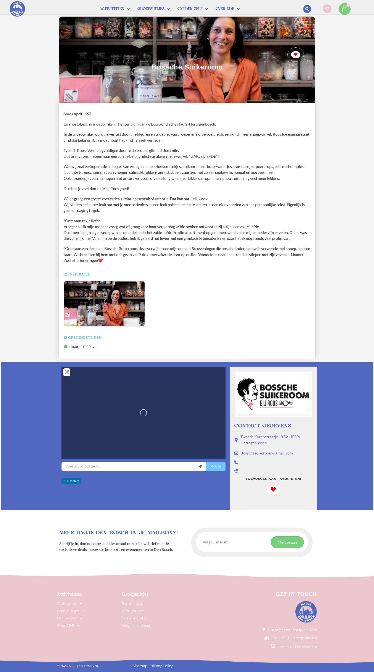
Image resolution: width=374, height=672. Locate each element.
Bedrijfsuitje (132, 611)
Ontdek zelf (190, 9)
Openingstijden (85, 337)
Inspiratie (79, 274)
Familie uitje (132, 603)
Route (215, 466)
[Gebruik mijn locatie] (200, 466)
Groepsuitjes (150, 9)
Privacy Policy (161, 666)
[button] (307, 9)
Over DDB (225, 9)
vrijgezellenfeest (136, 626)
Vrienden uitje (134, 618)
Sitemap (140, 666)
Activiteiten (112, 9)
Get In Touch (296, 594)
